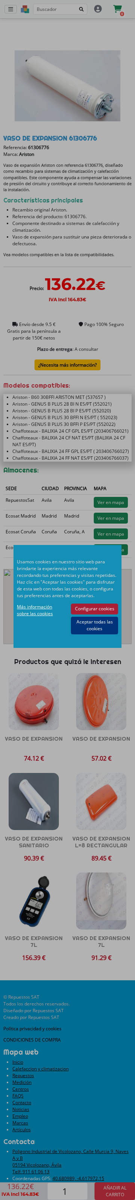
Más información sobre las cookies (35, 610)
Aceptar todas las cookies (94, 625)
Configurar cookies (94, 608)
